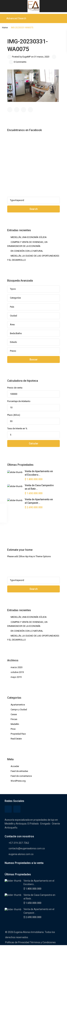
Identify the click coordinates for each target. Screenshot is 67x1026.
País (12, 306)
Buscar (34, 359)
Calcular (33, 443)
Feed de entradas (19, 771)
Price (13, 729)
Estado (13, 342)
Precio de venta (14, 387)
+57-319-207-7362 (19, 842)
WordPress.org (18, 781)
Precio (13, 351)
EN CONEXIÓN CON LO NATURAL (27, 251)
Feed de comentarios (21, 776)
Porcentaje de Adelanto (18, 401)
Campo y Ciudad (19, 709)
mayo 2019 (16, 677)
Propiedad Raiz (18, 733)
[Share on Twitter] (16, 109)
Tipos (13, 289)
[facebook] (10, 528)
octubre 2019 (17, 672)
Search (34, 209)
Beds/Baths (16, 333)
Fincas (14, 719)
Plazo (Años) (13, 415)
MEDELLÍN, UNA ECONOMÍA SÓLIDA (29, 237)
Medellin (15, 724)
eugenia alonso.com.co (21, 854)
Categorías (15, 297)
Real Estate (16, 738)
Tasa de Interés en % (17, 428)
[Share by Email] (30, 109)
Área (12, 324)
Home (5, 27)
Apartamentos (18, 704)
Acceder (15, 766)
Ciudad (13, 315)
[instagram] (19, 528)
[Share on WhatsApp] (23, 109)
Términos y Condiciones (43, 942)
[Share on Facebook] (9, 109)
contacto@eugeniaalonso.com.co (27, 848)
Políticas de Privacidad (17, 942)
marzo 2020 (16, 667)
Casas (14, 714)
